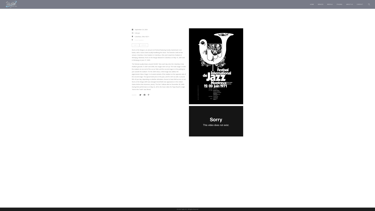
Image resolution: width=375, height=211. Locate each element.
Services (320, 4)
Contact (360, 4)
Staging (339, 4)
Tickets (135, 45)
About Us (349, 4)
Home (312, 4)
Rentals (330, 4)
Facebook (143, 45)
